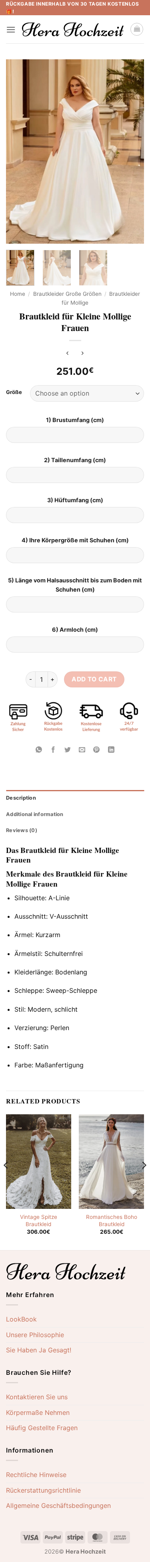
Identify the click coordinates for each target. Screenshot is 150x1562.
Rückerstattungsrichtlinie (43, 1490)
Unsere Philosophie (35, 1335)
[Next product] (67, 354)
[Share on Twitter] (67, 750)
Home (17, 294)
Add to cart (94, 679)
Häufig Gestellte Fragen (42, 1428)
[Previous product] (82, 354)
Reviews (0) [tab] (21, 830)
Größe (14, 392)
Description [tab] (21, 798)
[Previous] (19, 151)
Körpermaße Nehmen (38, 1412)
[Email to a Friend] (82, 750)
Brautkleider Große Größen (67, 294)
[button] (11, 29)
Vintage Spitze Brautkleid (38, 1220)
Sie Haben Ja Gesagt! (38, 1350)
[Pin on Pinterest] (96, 750)
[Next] (131, 151)
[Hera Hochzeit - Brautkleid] (73, 29)
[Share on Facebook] (53, 750)
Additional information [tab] (35, 814)
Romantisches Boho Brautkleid (111, 1220)
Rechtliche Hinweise (36, 1475)
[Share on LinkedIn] (111, 750)
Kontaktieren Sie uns (37, 1397)
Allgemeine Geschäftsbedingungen (58, 1505)
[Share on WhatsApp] (39, 750)
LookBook (21, 1319)
